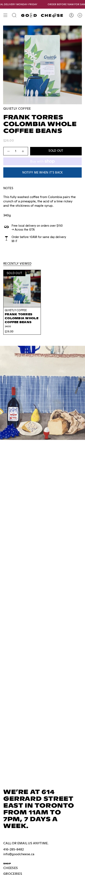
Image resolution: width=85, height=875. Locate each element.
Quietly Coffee (17, 108)
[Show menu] (5, 15)
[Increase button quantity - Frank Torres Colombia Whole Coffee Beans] (23, 151)
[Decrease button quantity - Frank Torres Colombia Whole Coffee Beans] (8, 151)
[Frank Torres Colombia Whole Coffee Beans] (22, 288)
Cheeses (10, 868)
